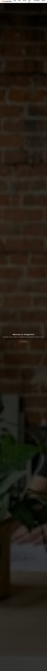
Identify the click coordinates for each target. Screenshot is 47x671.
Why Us (29, 1)
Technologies (37, 0)
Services (24, 0)
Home (15, 0)
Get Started (24, 341)
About (19, 0)
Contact (43, 0)
